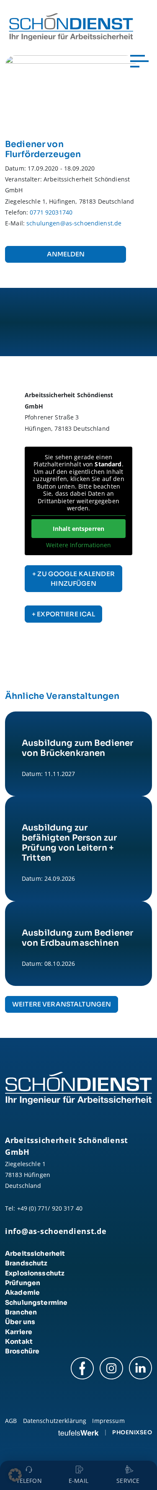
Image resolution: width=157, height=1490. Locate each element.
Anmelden (66, 254)
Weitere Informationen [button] (78, 545)
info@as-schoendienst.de (56, 1231)
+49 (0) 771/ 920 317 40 (49, 1208)
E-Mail (78, 1481)
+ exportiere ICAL (63, 614)
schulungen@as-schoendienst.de (73, 223)
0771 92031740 (51, 212)
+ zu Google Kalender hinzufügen (73, 579)
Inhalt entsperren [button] (78, 529)
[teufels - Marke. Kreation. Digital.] (78, 1432)
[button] (15, 1475)
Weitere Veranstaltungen (61, 1004)
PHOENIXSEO (132, 1432)
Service (127, 1481)
